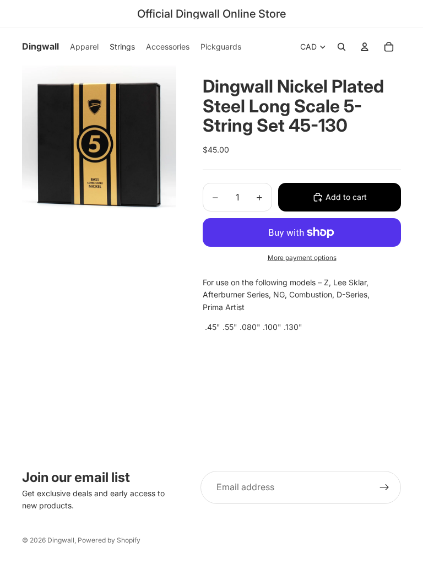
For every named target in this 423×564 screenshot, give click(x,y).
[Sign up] (384, 487)
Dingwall (60, 540)
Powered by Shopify (109, 540)
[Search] (341, 47)
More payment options (302, 258)
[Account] (364, 47)
